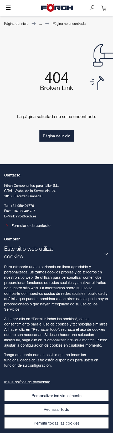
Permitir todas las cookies (57, 423)
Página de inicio (16, 23)
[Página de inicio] (57, 8)
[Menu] (8, 8)
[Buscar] (94, 7)
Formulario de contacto (31, 225)
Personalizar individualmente (56, 395)
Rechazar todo (56, 409)
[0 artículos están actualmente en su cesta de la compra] (104, 8)
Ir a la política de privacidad (27, 382)
